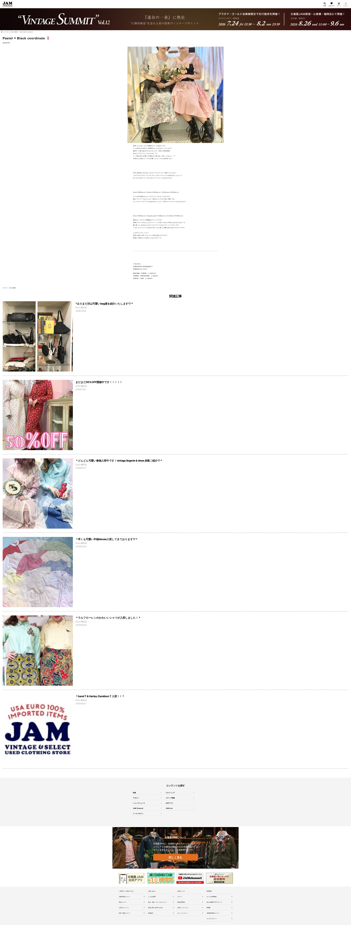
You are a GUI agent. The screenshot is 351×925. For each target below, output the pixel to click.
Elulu (10, 288)
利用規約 (150, 913)
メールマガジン (138, 813)
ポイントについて (182, 913)
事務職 (208, 907)
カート (339, 5)
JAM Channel (138, 808)
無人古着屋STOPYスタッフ (214, 902)
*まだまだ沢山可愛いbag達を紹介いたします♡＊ (104, 303)
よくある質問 (151, 896)
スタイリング (170, 793)
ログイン (179, 896)
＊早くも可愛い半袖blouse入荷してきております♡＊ (107, 539)
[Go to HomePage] (1, 32)
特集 (134, 793)
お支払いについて (124, 907)
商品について (122, 902)
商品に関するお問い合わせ (155, 907)
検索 (324, 5)
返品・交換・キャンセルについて (157, 902)
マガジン (136, 798)
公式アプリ (169, 803)
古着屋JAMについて (124, 896)
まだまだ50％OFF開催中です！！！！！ (99, 382)
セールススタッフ (212, 918)
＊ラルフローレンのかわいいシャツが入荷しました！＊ (108, 617)
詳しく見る (175, 857)
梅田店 (14, 288)
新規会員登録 (181, 902)
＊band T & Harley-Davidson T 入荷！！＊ (100, 696)
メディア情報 (170, 798)
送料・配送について (124, 913)
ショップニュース (139, 803)
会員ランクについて (182, 907)
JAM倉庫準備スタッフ (213, 913)
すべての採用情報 (212, 896)
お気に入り (331, 5)
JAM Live (169, 808)
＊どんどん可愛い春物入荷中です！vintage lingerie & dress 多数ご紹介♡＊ (119, 460)
